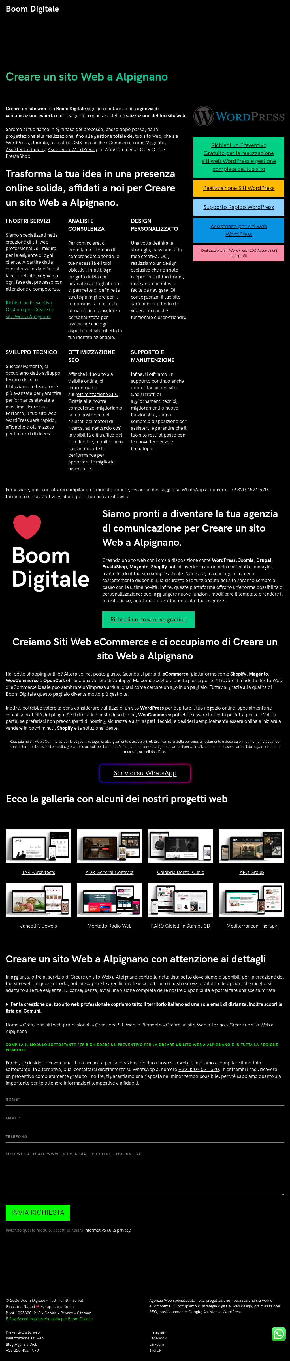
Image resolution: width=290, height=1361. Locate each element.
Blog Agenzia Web (21, 1344)
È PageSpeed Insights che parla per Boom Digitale (49, 1318)
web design (242, 1306)
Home (12, 1025)
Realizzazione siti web (25, 1338)
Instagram (158, 1332)
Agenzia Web (160, 1300)
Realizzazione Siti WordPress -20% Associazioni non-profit (239, 253)
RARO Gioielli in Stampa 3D (180, 926)
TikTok (155, 1350)
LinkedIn (156, 1344)
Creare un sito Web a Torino (195, 1025)
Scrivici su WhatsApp (145, 773)
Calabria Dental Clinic (180, 872)
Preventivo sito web (23, 1332)
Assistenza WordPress (71, 150)
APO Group (252, 872)
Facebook (158, 1338)
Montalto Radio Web (110, 926)
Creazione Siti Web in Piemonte (128, 1025)
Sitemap (84, 1313)
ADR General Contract (110, 872)
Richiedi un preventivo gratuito (148, 619)
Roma (68, 1306)
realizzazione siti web (250, 1300)
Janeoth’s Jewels (38, 926)
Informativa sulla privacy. (107, 1230)
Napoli (29, 1306)
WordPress (17, 143)
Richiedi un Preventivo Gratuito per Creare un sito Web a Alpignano (30, 309)
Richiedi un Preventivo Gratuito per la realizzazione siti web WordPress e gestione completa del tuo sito (239, 157)
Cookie (50, 1313)
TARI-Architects (38, 872)
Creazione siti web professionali (57, 1025)
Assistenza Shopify (25, 150)
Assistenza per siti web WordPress (238, 230)
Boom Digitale (32, 9)
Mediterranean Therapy (252, 926)
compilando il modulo (89, 490)
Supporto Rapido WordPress (238, 207)
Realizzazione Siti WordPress (238, 188)
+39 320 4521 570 (247, 490)
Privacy (67, 1313)
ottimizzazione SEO (97, 394)
